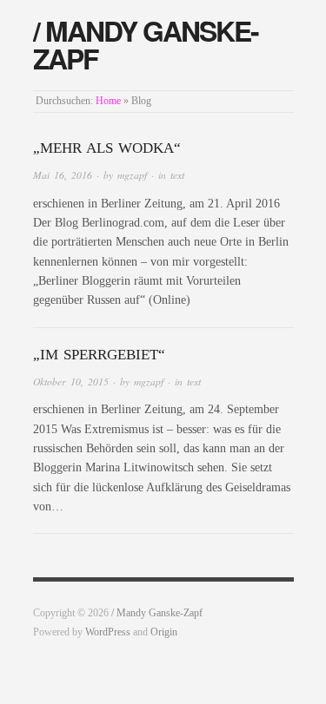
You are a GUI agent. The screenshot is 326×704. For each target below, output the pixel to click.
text (177, 174)
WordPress (107, 632)
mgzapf (132, 174)
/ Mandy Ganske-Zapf (145, 44)
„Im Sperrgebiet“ (99, 354)
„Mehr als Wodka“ (107, 148)
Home (108, 101)
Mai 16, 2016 (62, 174)
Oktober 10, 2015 (71, 381)
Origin (163, 632)
